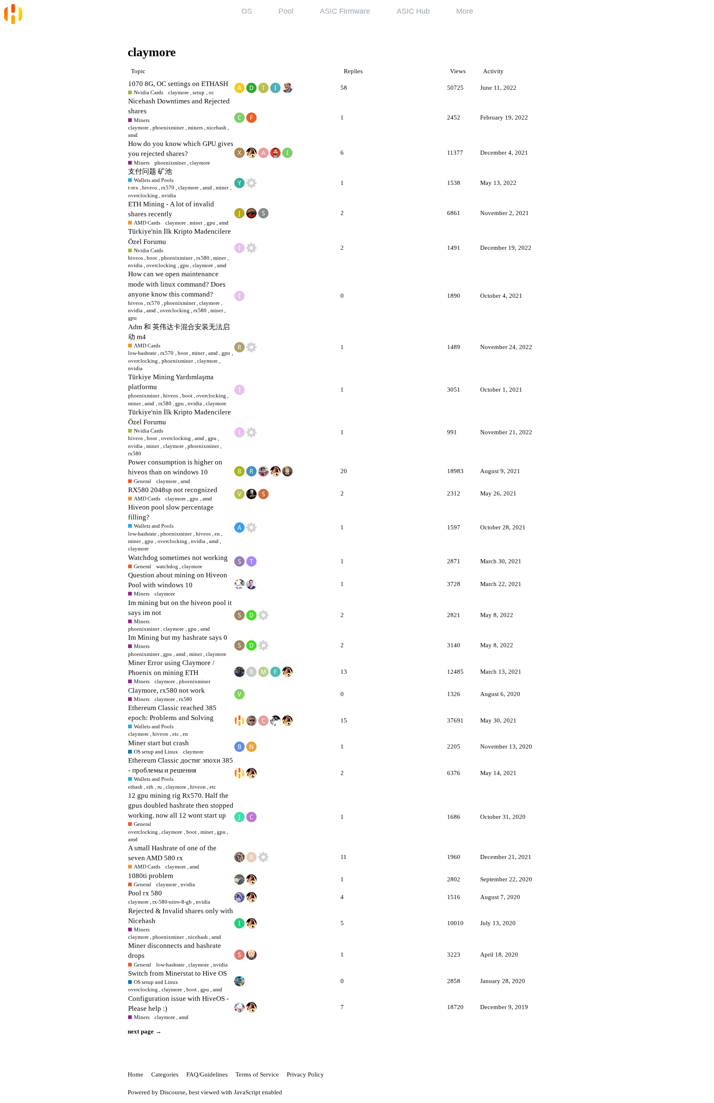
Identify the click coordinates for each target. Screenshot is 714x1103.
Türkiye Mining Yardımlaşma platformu (171, 382)
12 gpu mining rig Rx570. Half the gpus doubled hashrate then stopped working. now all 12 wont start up (180, 805)
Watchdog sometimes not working (178, 558)
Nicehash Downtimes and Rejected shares (179, 106)
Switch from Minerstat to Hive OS (177, 973)
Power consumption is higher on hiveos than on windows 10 (175, 467)
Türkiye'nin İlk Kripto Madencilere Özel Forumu (179, 236)
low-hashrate (142, 353)
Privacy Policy (305, 1074)
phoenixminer (168, 127)
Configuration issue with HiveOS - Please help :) (178, 1003)
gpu (225, 353)
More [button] (464, 11)
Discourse (173, 1092)
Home (135, 1074)
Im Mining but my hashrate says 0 (177, 637)
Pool (285, 11)
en (217, 534)
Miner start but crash (158, 743)
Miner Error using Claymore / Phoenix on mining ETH (171, 668)
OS (246, 11)
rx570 (167, 187)
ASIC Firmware (345, 11)
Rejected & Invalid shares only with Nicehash (180, 916)
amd (207, 187)
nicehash (216, 127)
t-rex (133, 187)
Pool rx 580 (145, 893)
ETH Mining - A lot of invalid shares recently (171, 209)
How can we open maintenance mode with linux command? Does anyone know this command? (177, 284)
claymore (138, 127)
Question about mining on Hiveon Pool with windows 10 (177, 580)
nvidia (135, 310)
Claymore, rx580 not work (166, 690)
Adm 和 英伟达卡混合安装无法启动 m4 (179, 332)
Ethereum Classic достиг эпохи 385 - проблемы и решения (180, 765)
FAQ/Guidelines (207, 1074)
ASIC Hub (413, 11)
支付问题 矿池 (150, 171)
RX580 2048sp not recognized (172, 490)
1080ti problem (150, 876)
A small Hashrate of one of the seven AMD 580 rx (172, 853)
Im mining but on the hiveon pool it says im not (180, 608)
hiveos (149, 187)
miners (195, 127)
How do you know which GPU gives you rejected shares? (180, 149)
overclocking (175, 310)
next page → (145, 1031)
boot (152, 258)
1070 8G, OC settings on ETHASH (178, 84)
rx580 (202, 258)
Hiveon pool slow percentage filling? (171, 512)
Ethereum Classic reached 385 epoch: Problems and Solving (172, 713)
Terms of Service (257, 1074)
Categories (164, 1074)
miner (222, 187)
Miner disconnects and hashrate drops (174, 950)
